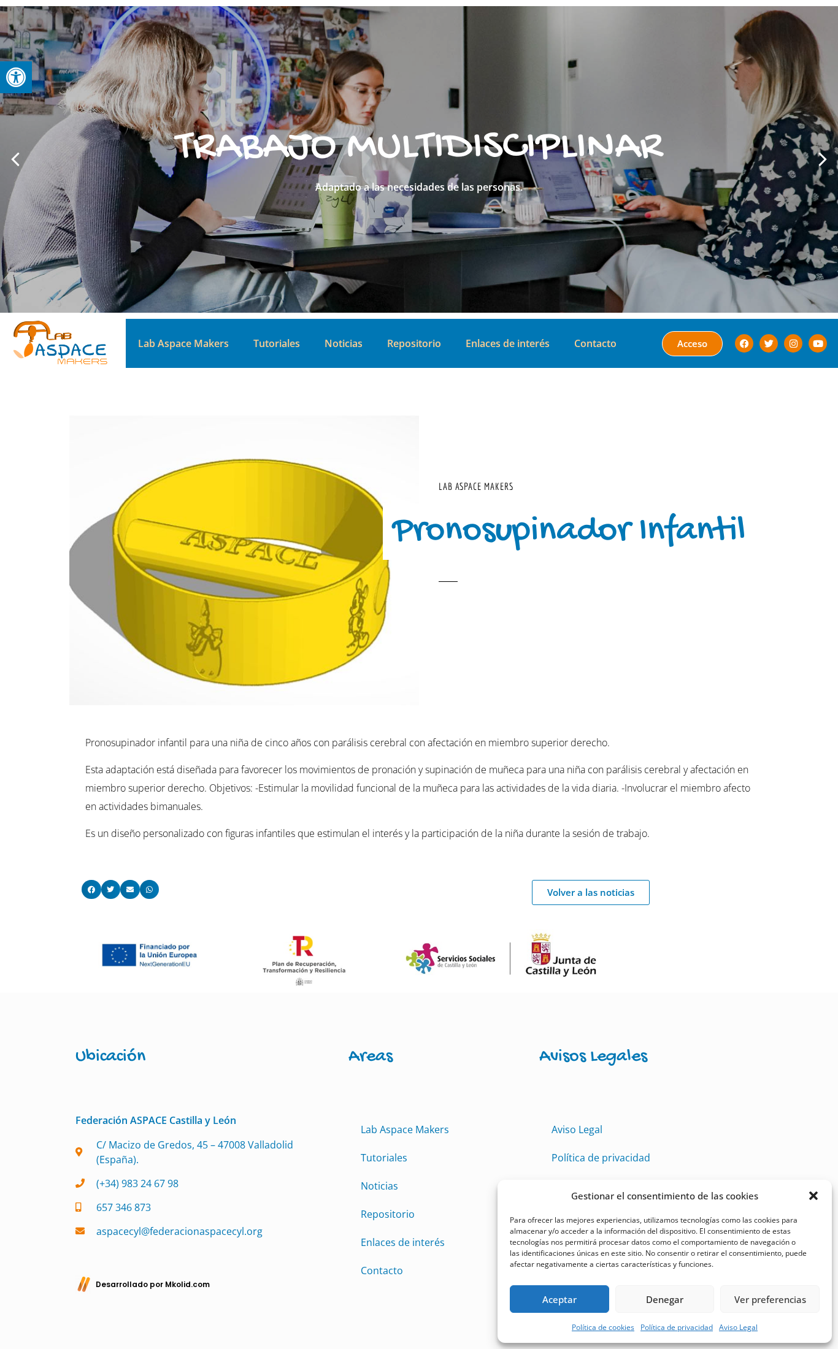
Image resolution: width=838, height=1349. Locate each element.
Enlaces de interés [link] (508, 343)
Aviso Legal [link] (738, 1327)
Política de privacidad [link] (676, 1327)
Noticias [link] (344, 343)
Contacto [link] (595, 343)
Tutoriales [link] (276, 343)
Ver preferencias (770, 1299)
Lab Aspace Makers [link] (183, 343)
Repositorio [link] (414, 343)
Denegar (664, 1299)
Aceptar (559, 1299)
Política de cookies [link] (603, 1327)
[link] (16, 77)
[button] (813, 1196)
